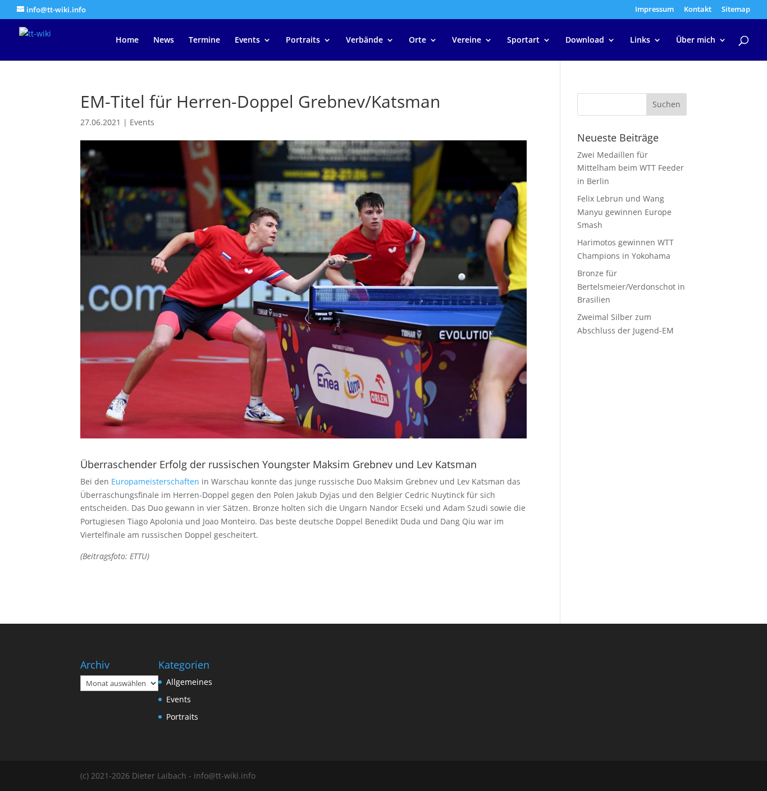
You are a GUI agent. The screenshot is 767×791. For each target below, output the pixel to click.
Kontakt (697, 10)
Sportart (523, 40)
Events (247, 40)
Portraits (303, 40)
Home (127, 40)
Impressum (654, 10)
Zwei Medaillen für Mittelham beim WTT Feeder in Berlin (630, 168)
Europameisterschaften (155, 481)
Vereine (466, 40)
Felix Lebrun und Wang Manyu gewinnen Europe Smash (624, 212)
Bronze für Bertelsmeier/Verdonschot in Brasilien (631, 286)
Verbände (364, 40)
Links (640, 40)
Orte (417, 40)
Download (584, 40)
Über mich (695, 40)
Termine (204, 40)
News (163, 40)
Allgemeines (189, 681)
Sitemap (736, 10)
